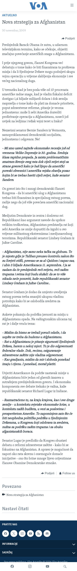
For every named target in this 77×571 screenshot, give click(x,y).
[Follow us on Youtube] (30, 533)
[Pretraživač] (65, 566)
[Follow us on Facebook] (5, 533)
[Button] (68, 38)
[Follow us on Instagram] (22, 533)
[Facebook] (12, 566)
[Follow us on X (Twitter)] (13, 533)
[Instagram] (29, 566)
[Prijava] (47, 533)
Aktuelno (9, 15)
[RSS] (38, 533)
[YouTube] (47, 566)
